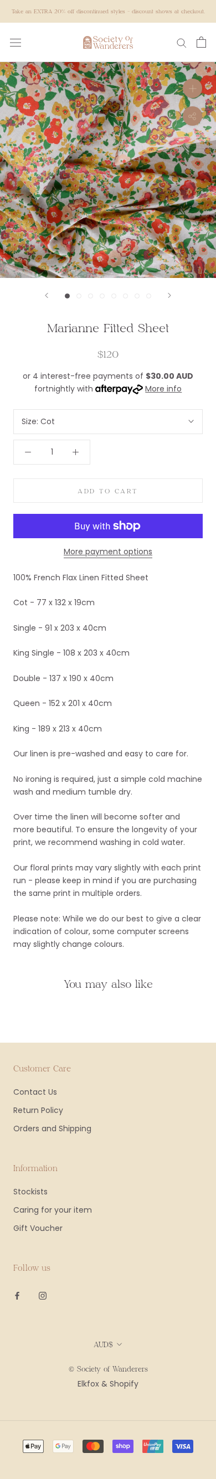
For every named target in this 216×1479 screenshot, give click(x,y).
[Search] (182, 42)
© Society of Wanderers (108, 1368)
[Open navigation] (15, 42)
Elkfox (88, 1383)
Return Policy (38, 1110)
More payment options (108, 551)
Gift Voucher (38, 1228)
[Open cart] (201, 42)
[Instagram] (43, 1295)
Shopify (124, 1383)
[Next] (169, 295)
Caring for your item (52, 1209)
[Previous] (46, 295)
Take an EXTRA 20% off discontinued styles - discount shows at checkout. (108, 11)
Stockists (30, 1191)
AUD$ (103, 1344)
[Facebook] (17, 1295)
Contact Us (35, 1091)
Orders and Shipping (52, 1128)
